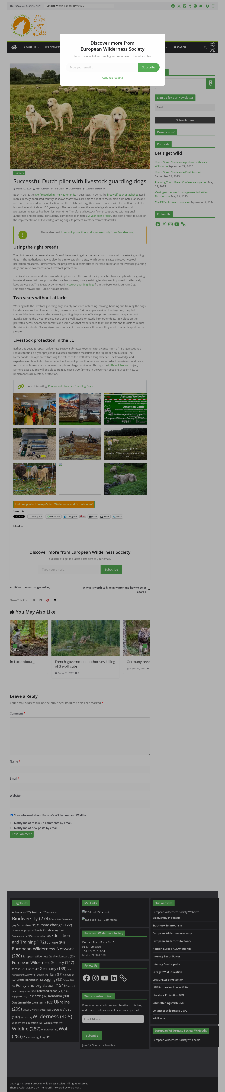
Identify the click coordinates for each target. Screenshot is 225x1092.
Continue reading (112, 77)
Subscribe (148, 67)
